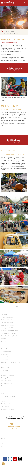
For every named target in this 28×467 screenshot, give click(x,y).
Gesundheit (4, 314)
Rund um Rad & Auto (6, 351)
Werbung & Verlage (6, 357)
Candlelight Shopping (6, 378)
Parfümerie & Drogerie (6, 320)
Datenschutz (4, 447)
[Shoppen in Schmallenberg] (14, 86)
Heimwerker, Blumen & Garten (8, 333)
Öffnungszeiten (5, 406)
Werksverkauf (4, 344)
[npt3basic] (9, 3)
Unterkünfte (4, 391)
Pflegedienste (4, 359)
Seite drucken (20, 306)
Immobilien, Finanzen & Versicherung (10, 362)
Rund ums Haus (5, 349)
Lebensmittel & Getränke (7, 322)
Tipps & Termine (9, 31)
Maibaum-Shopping (6, 380)
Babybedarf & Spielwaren (7, 317)
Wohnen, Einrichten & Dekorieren (9, 328)
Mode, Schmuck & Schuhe (7, 325)
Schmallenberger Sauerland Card (9, 396)
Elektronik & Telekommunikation (9, 330)
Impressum (4, 442)
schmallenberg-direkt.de (2, 31)
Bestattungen (4, 370)
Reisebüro (3, 338)
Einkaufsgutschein (5, 404)
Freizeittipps (4, 393)
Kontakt (3, 401)
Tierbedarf (4, 341)
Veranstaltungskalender (7, 383)
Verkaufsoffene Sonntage (7, 375)
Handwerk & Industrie (6, 365)
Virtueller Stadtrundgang (7, 409)
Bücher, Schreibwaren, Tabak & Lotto (10, 336)
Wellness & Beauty (5, 354)
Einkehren (3, 386)
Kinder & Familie (5, 367)
